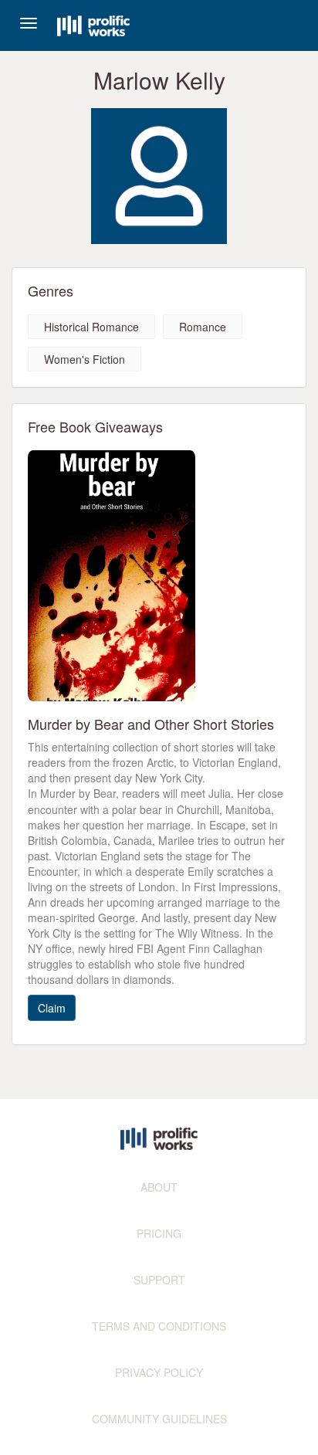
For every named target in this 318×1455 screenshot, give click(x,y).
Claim (52, 1008)
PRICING (159, 1233)
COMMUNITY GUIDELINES (159, 1418)
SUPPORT (159, 1279)
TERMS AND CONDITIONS (159, 1326)
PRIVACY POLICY (159, 1372)
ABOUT (159, 1187)
